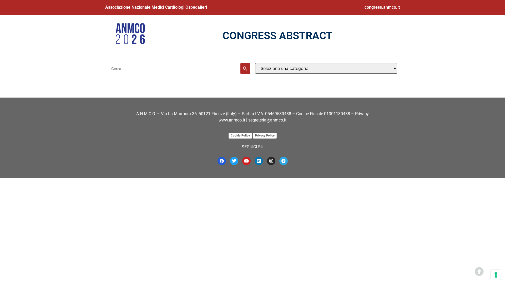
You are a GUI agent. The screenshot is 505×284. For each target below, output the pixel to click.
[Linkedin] (259, 161)
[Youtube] (246, 161)
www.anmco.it (232, 120)
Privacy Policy (265, 135)
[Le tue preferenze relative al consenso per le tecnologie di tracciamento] (496, 275)
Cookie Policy (240, 135)
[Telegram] (283, 161)
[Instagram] (271, 161)
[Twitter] (234, 161)
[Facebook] (222, 161)
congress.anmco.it (382, 7)
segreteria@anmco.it (267, 120)
